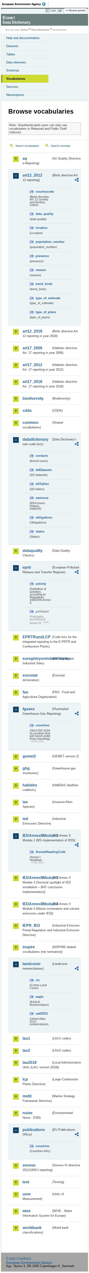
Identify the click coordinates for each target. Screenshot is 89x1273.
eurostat (30, 675)
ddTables (42, 484)
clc (38, 980)
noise (28, 1113)
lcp (25, 1079)
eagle (39, 996)
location (41, 228)
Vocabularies (15, 78)
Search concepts (60, 145)
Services (12, 87)
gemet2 (29, 756)
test (26, 1182)
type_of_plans (43, 312)
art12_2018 (32, 331)
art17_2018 (32, 382)
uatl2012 (42, 1013)
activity (41, 583)
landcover (32, 964)
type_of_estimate (43, 298)
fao (25, 692)
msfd (27, 1096)
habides (30, 785)
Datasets (12, 46)
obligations (43, 517)
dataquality (32, 551)
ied (25, 819)
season (41, 270)
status (40, 531)
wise (27, 1211)
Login (53, 10)
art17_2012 (32, 365)
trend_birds (43, 284)
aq (25, 158)
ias (25, 802)
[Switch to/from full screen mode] (61, 10)
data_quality (43, 214)
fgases (29, 709)
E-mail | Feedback (18, 1258)
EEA (25, 4)
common (30, 423)
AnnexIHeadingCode (43, 852)
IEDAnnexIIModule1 (37, 836)
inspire (29, 947)
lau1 (26, 1038)
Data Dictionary (40, 29)
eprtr (27, 567)
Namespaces (15, 95)
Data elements (16, 62)
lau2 (26, 1050)
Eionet (24, 29)
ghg (26, 768)
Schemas (12, 70)
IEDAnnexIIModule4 (37, 904)
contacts (42, 455)
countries (42, 725)
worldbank (32, 1228)
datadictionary (35, 439)
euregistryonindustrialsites (37, 658)
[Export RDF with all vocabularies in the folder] (77, 180)
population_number (43, 242)
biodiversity (33, 398)
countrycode (43, 191)
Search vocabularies (27, 145)
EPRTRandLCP (37, 637)
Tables (10, 54)
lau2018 (30, 1062)
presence (42, 256)
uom (27, 1194)
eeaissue (42, 498)
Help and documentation (22, 38)
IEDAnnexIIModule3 (37, 878)
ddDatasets (43, 470)
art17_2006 (32, 348)
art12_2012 (32, 175)
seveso (29, 1165)
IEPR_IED (31, 925)
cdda (27, 410)
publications (34, 1130)
